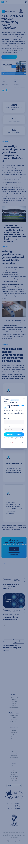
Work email (6, 418)
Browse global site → (19, 444)
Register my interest (14, 434)
